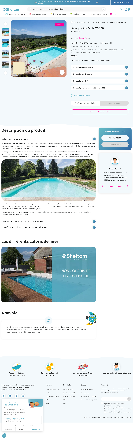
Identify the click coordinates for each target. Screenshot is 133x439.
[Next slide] (97, 2)
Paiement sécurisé (69, 396)
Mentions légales (126, 417)
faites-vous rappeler (118, 180)
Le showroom (50, 393)
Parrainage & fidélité (52, 396)
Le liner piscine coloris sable (14, 139)
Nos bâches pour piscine (89, 400)
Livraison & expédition (70, 393)
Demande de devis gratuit (121, 2)
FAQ (64, 400)
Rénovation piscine (87, 389)
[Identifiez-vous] (120, 10)
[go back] (72, 22)
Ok (129, 399)
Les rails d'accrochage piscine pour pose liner (22, 221)
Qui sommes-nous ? (52, 389)
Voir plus (74, 56)
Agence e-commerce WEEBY (103, 417)
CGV (64, 403)
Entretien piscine (86, 393)
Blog (47, 403)
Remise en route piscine (88, 396)
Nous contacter (68, 389)
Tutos (47, 400)
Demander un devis (115, 186)
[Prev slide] (36, 2)
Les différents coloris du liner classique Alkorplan (24, 227)
